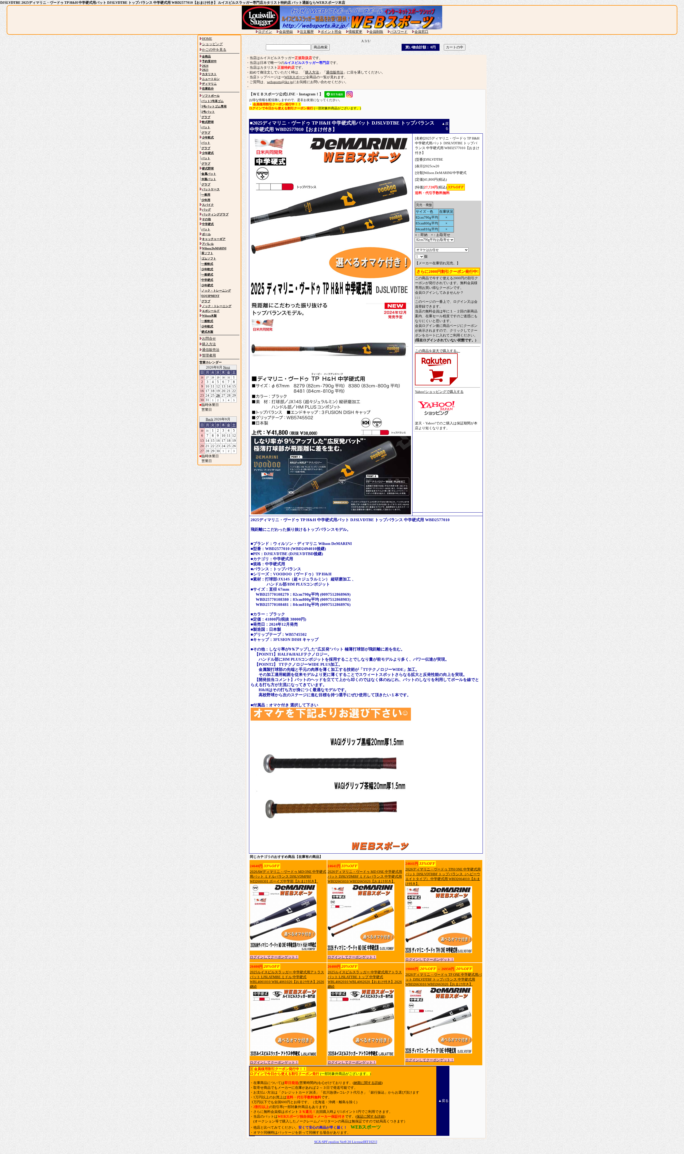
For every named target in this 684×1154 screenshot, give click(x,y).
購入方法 (312, 72)
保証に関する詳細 (370, 1116)
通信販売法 (334, 72)
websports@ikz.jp (280, 82)
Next (226, 367)
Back (209, 419)
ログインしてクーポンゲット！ (274, 957)
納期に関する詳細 (368, 1083)
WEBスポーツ (295, 77)
